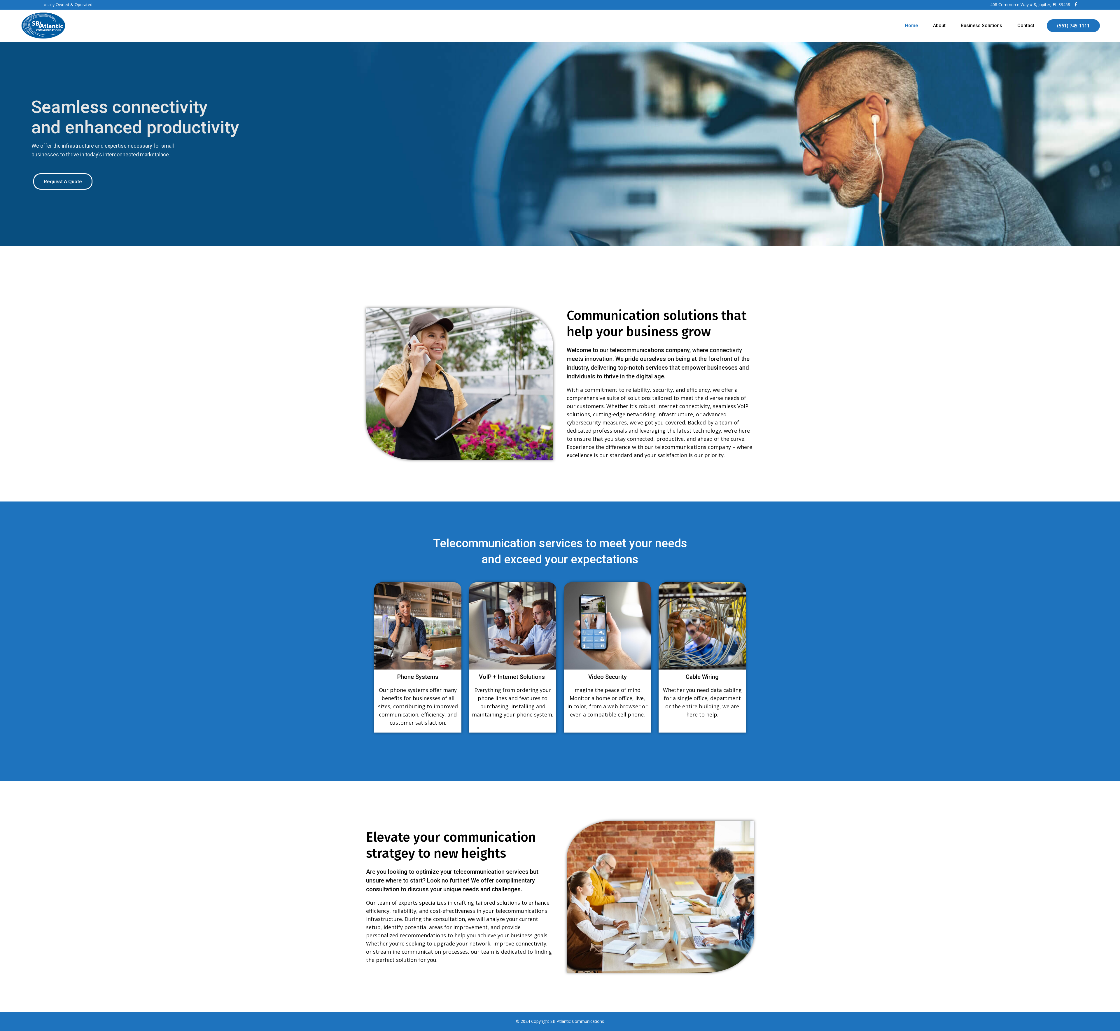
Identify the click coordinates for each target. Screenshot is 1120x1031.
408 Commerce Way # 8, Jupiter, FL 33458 (1030, 4)
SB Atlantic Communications (577, 1021)
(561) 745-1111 (1073, 25)
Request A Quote (63, 181)
